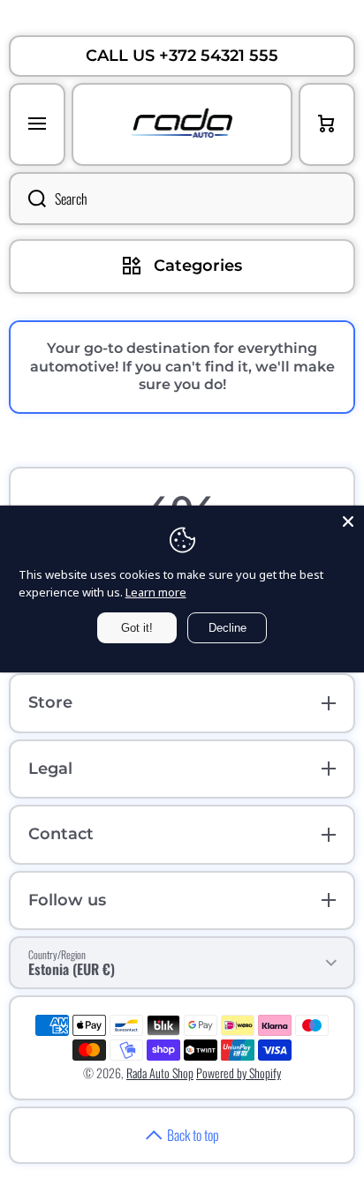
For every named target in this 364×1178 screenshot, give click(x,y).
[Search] (27, 198)
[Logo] (182, 124)
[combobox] (182, 198)
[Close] (348, 521)
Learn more (155, 592)
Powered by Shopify (238, 1072)
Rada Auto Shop (159, 1072)
